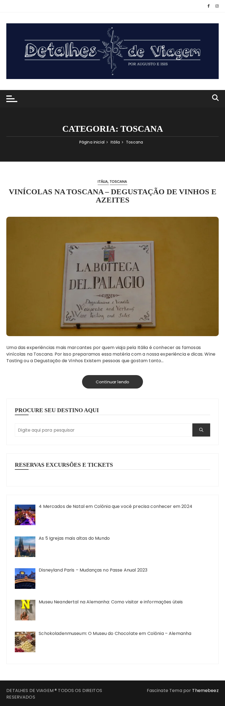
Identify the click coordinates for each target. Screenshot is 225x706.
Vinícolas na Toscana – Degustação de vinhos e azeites (112, 195)
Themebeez (205, 690)
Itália (103, 181)
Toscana (118, 181)
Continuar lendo (112, 382)
